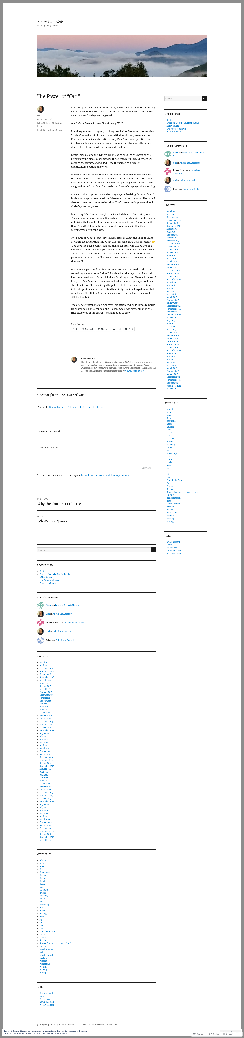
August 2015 (45, 733)
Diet (41, 887)
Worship (43, 970)
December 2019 (47, 668)
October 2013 (45, 798)
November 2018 (47, 671)
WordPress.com (47, 1005)
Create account (46, 993)
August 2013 (45, 804)
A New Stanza (46, 577)
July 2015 (44, 736)
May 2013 (44, 813)
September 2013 (47, 801)
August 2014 (45, 769)
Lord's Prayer (56, 130)
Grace (42, 910)
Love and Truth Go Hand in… (68, 605)
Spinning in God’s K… (62, 631)
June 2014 (44, 775)
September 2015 (47, 730)
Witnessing (45, 964)
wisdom (43, 958)
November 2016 (47, 698)
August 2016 (45, 704)
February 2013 (46, 822)
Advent (43, 860)
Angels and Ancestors (63, 614)
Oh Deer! (43, 571)
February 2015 (46, 751)
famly (42, 899)
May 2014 (44, 778)
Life (41, 925)
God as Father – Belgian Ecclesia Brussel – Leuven (77, 407)
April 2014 (44, 781)
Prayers (40, 126)
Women (43, 967)
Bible (39, 123)
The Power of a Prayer (49, 580)
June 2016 (44, 707)
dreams (43, 893)
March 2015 (45, 748)
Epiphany (44, 896)
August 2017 (45, 689)
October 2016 (45, 701)
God (60, 123)
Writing (43, 973)
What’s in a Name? (48, 583)
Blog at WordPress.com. (65, 1024)
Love (42, 928)
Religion (43, 940)
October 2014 (45, 763)
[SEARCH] (153, 549)
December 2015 (46, 721)
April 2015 (44, 745)
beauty (42, 866)
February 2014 (46, 787)
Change (43, 875)
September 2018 (47, 677)
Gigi (39, 115)
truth (42, 952)
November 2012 (47, 831)
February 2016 (46, 716)
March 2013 (45, 819)
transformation (47, 949)
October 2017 (45, 686)
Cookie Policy (61, 1033)
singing (43, 946)
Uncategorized (46, 955)
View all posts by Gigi (134, 371)
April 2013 (44, 816)
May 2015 (44, 742)
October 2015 (45, 727)
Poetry (42, 934)
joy (41, 919)
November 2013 (46, 795)
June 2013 (44, 810)
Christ (54, 123)
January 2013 (45, 825)
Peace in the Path (47, 931)
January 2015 (45, 754)
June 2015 (44, 739)
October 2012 (45, 834)
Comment (146, 468)
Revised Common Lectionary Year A (55, 943)
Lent (42, 922)
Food (42, 902)
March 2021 (45, 662)
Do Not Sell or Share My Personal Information (97, 1024)
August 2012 (45, 840)
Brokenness (45, 872)
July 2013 (43, 807)
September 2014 (47, 766)
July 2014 (44, 772)
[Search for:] (94, 550)
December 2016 (47, 695)
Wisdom (43, 961)
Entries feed (45, 999)
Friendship (44, 905)
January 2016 (45, 718)
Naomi (49, 605)
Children (47, 123)
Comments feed (47, 1002)
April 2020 (44, 665)
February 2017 (46, 692)
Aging (42, 863)
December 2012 (46, 828)
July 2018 (44, 683)
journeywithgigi (50, 21)
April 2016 (44, 710)
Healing (43, 913)
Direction (44, 890)
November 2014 (47, 760)
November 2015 (47, 724)
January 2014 (45, 790)
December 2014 (46, 757)
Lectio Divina (43, 130)
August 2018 (45, 680)
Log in (42, 996)
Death (42, 884)
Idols (42, 916)
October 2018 (45, 674)
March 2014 (45, 784)
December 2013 (46, 792)
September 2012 (47, 837)
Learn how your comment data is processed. (105, 475)
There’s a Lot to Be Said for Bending (56, 574)
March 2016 (45, 713)
